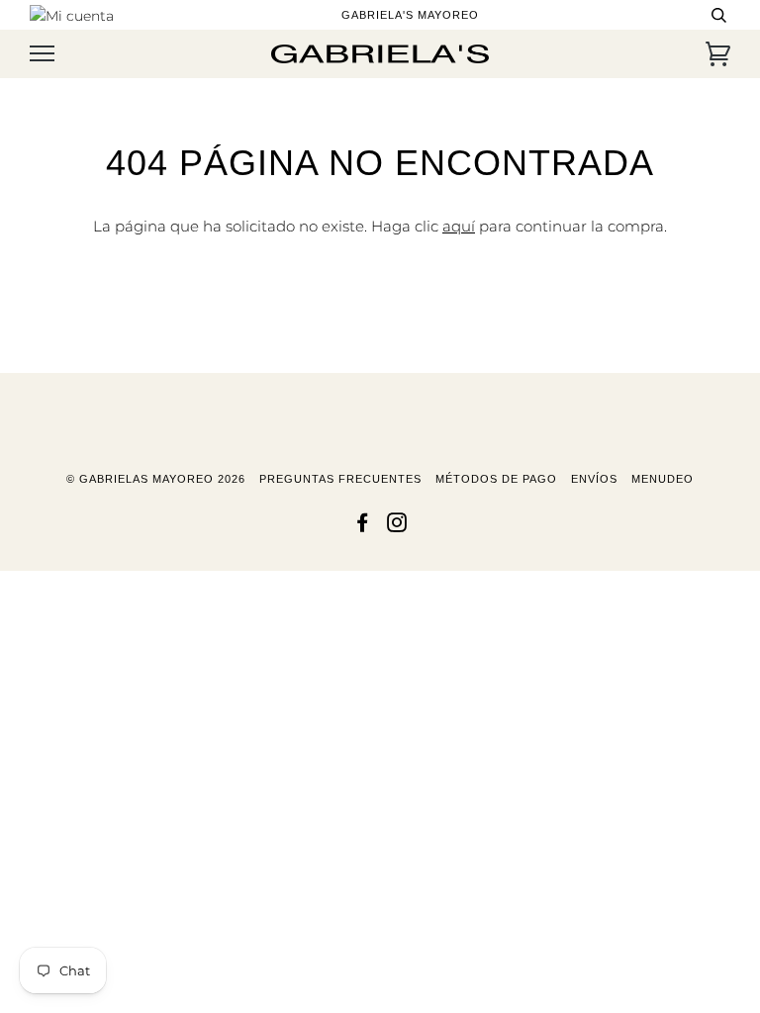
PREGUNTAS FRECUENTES (340, 479)
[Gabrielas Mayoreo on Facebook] (362, 526)
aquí (458, 226)
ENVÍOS (594, 479)
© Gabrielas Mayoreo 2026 (155, 479)
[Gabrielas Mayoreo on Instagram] (397, 526)
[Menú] (42, 54)
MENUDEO (662, 479)
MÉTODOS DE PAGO (496, 479)
